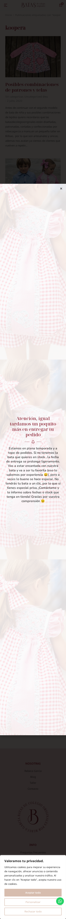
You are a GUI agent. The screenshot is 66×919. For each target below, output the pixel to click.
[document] (33, 459)
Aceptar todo (33, 892)
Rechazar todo (33, 911)
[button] (61, 188)
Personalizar (33, 902)
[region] (33, 887)
